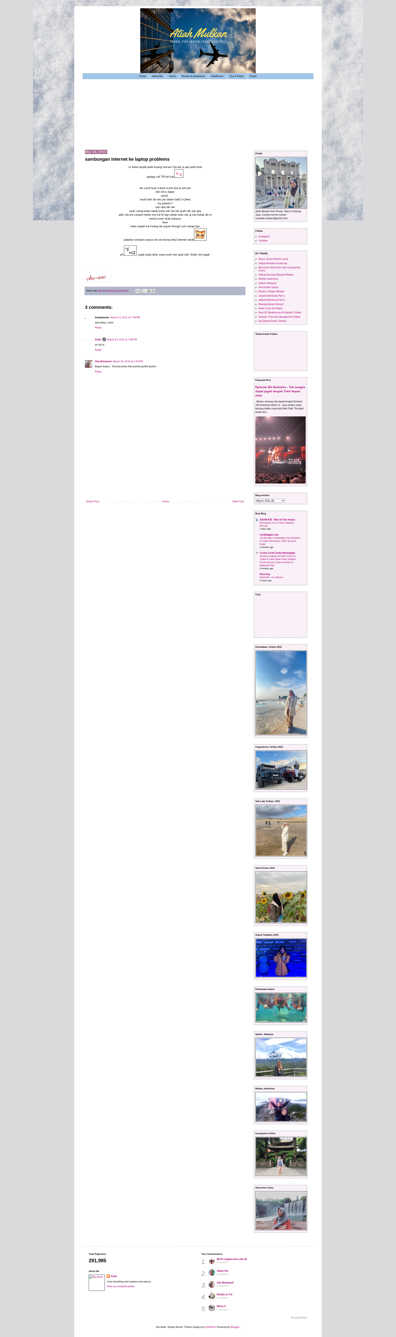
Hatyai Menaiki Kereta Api (272, 263)
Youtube (263, 240)
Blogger (235, 1327)
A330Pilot (210, 1327)
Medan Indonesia (268, 278)
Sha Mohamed (103, 361)
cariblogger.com (269, 534)
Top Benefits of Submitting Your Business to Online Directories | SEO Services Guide (280, 541)
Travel (172, 76)
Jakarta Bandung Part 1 (271, 295)
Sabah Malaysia (267, 283)
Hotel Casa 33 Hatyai (270, 308)
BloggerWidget (299, 1317)
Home (142, 76)
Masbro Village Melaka (271, 291)
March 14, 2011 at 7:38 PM (125, 317)
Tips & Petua (236, 76)
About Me (157, 76)
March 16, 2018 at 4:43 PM (128, 361)
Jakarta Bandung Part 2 (271, 299)
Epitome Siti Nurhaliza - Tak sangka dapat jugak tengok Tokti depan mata (280, 391)
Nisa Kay (265, 574)
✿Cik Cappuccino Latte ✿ (232, 1259)
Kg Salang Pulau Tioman (272, 321)
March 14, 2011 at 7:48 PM (122, 339)
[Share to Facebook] (149, 291)
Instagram (264, 236)
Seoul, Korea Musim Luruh (273, 259)
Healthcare (217, 76)
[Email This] (137, 291)
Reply (98, 327)
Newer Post (92, 501)
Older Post (238, 501)
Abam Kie (222, 1270)
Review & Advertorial (193, 76)
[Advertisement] (198, 114)
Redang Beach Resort (270, 304)
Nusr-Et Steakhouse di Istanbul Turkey (279, 312)
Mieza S (221, 1306)
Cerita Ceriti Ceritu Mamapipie (277, 552)
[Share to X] (145, 291)
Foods (253, 76)
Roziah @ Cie (224, 1294)
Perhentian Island (268, 287)
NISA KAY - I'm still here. (272, 577)
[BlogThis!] (141, 291)
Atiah (98, 339)
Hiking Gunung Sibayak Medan (275, 274)
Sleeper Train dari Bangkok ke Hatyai (279, 316)
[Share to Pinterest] (153, 291)
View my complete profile (121, 1286)
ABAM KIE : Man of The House (277, 519)
